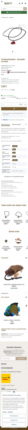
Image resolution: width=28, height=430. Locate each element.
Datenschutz (10, 412)
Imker (14, 152)
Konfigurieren (14, 420)
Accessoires (9, 70)
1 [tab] (12, 51)
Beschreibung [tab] (5, 124)
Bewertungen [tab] (16, 124)
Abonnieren (21, 358)
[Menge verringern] (3, 104)
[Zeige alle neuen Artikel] (26, 297)
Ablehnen (14, 424)
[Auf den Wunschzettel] (23, 25)
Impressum (4, 412)
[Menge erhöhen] (25, 104)
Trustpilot (3, 388)
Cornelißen (15, 146)
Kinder (14, 156)
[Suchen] (25, 8)
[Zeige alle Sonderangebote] (26, 258)
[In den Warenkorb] (2, 22)
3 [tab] (15, 51)
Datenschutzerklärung (7, 352)
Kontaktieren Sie (4, 334)
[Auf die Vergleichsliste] (19, 25)
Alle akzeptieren (14, 415)
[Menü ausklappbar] (2, 1)
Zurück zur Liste (5, 17)
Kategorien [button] (4, 293)
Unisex (14, 149)
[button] (19, 3)
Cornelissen (15, 160)
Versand (12, 89)
